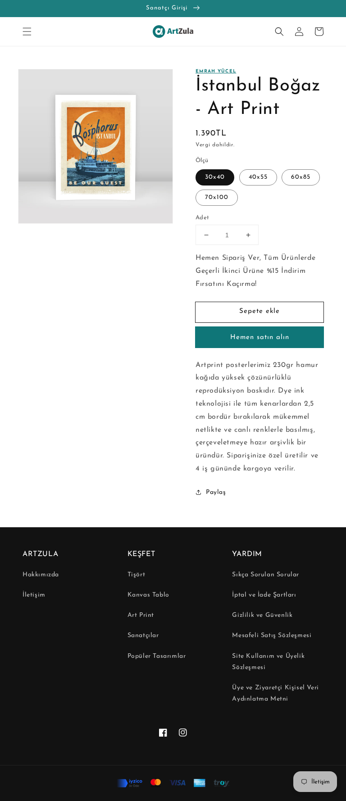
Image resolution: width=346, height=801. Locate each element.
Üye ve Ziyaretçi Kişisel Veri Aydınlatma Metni (275, 693)
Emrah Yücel (216, 71)
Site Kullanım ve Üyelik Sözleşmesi (268, 662)
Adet (202, 218)
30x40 (215, 177)
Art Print (140, 615)
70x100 (216, 197)
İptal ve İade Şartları (264, 595)
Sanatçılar (143, 635)
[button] (27, 31)
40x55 (258, 177)
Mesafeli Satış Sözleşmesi (271, 635)
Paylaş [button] (216, 492)
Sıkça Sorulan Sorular (265, 574)
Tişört (136, 574)
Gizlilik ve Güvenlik (262, 615)
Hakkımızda (41, 574)
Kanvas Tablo (148, 595)
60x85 (300, 177)
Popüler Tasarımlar (156, 656)
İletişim (34, 595)
